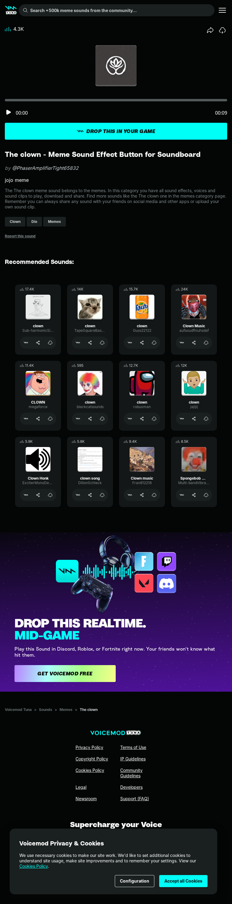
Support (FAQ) (134, 798)
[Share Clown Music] (194, 343)
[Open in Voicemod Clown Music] (182, 343)
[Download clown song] (102, 495)
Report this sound (20, 236)
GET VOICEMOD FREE (65, 674)
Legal (81, 787)
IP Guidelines (133, 758)
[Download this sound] (222, 30)
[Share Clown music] (142, 495)
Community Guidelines (131, 773)
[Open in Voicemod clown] (26, 343)
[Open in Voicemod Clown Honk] (26, 495)
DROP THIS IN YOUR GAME (120, 131)
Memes (66, 709)
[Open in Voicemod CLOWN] (26, 419)
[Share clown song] (90, 495)
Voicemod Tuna (18, 709)
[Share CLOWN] (38, 419)
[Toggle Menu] (222, 10)
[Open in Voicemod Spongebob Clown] (182, 495)
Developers (131, 787)
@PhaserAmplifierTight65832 (45, 168)
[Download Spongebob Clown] (206, 495)
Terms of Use (133, 747)
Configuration (134, 880)
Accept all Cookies (183, 880)
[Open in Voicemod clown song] (78, 495)
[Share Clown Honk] (38, 495)
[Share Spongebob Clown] (194, 495)
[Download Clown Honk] (50, 495)
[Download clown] (50, 343)
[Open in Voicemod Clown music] (130, 495)
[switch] (8, 113)
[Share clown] (38, 343)
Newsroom (86, 798)
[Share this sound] (210, 30)
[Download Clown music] (154, 495)
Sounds (45, 709)
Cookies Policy (33, 866)
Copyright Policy (92, 758)
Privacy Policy (89, 747)
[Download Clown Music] (206, 343)
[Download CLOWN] (50, 419)
